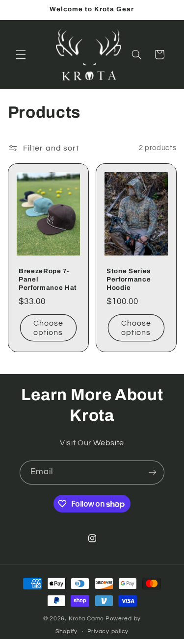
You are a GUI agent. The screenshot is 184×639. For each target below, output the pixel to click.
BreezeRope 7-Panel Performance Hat (48, 279)
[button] (20, 54)
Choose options (48, 327)
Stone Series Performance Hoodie (128, 279)
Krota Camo (86, 618)
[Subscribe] (152, 472)
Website (108, 443)
